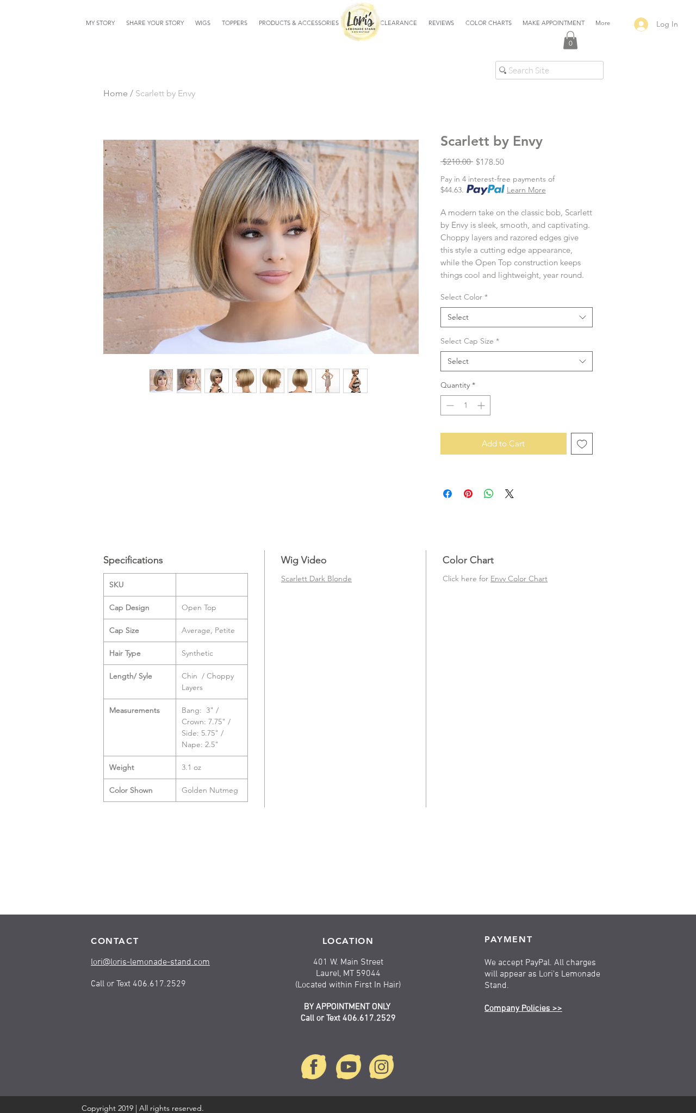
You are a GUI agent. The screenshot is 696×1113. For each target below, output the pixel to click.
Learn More (526, 190)
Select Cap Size (469, 341)
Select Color (464, 297)
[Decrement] (449, 405)
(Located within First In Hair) (348, 985)
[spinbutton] (465, 405)
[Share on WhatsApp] (488, 493)
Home (115, 93)
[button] (570, 40)
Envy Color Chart (519, 578)
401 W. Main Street (348, 962)
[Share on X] (509, 493)
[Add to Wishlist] (582, 444)
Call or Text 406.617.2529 (348, 1018)
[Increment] (482, 405)
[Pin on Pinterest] (468, 493)
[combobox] (516, 317)
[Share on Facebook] (447, 493)
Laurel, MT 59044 (348, 973)
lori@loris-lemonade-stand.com (150, 962)
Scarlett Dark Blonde (316, 578)
